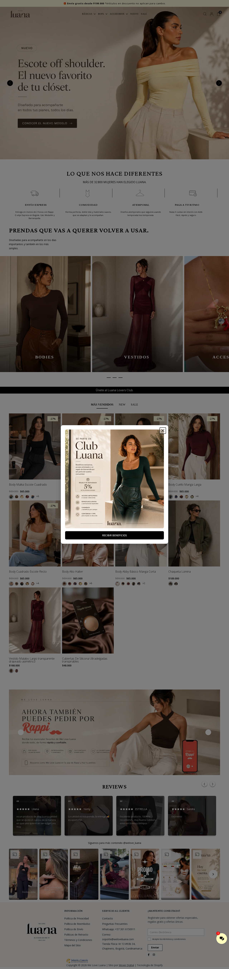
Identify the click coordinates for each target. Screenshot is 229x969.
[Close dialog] (163, 430)
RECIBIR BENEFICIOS (114, 535)
